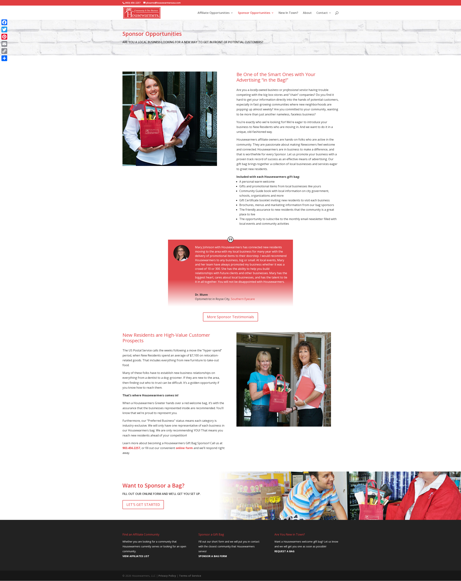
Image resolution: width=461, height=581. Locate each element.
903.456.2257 (131, 448)
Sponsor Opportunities (254, 13)
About (307, 13)
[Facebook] (4, 22)
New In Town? (288, 13)
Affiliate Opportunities (214, 13)
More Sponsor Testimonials (230, 316)
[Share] (4, 58)
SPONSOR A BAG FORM (212, 556)
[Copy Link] (4, 51)
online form (184, 448)
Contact (322, 13)
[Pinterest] (4, 36)
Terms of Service (190, 575)
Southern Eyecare (243, 299)
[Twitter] (4, 29)
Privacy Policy (167, 575)
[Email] (4, 43)
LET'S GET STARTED (143, 504)
